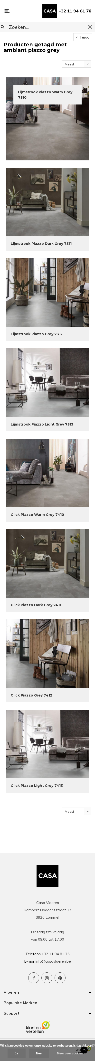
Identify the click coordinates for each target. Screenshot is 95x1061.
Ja (16, 1053)
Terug (83, 37)
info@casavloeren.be (53, 961)
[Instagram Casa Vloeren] (46, 977)
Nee (39, 1053)
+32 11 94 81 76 (75, 10)
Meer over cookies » (71, 1053)
